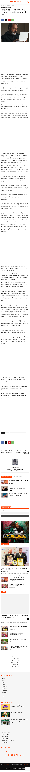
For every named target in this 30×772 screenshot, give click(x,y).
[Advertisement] (15, 58)
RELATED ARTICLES (6, 476)
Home (2, 5)
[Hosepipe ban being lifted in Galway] (4, 641)
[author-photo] (15, 465)
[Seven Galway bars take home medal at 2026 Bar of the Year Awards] (15, 556)
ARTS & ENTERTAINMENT (10, 5)
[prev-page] (2, 500)
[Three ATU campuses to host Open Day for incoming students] (4, 648)
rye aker (3, 434)
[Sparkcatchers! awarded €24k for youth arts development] (4, 495)
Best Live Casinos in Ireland (17, 712)
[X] (6, 20)
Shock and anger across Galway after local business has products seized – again (19, 721)
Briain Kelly (3, 571)
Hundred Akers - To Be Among (15, 433)
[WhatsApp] (12, 20)
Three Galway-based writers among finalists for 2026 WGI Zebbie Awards (18, 488)
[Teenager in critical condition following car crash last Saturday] (15, 604)
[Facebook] (2, 20)
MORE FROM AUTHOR (17, 476)
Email (2, 510)
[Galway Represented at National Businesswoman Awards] (4, 586)
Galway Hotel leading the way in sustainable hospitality (8, 451)
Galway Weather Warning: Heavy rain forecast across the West (22, 452)
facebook (7, 433)
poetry (24, 433)
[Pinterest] (9, 20)
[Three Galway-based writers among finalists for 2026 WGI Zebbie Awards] (4, 488)
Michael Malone (6, 17)
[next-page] (4, 500)
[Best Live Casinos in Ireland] (5, 714)
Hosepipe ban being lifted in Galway (17, 639)
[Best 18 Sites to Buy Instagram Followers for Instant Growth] (5, 707)
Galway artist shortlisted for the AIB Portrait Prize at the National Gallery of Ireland (19, 482)
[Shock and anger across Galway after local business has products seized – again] (5, 722)
